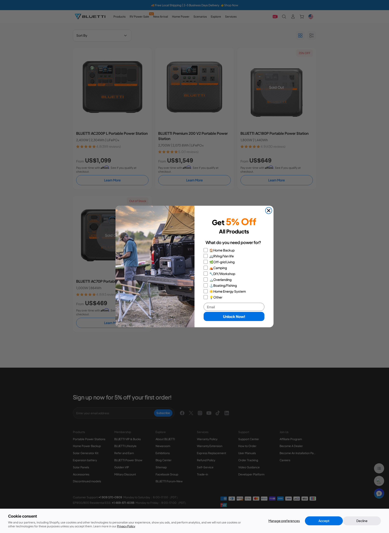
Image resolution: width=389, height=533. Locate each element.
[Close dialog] (268, 210)
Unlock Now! (234, 316)
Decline (362, 521)
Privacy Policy (126, 526)
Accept (323, 521)
